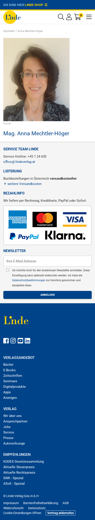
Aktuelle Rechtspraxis (19, 473)
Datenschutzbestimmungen (29, 280)
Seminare (10, 381)
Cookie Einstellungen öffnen (22, 513)
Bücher (8, 365)
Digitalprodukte (14, 387)
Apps (7, 392)
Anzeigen (10, 398)
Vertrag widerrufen (60, 513)
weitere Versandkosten (25, 184)
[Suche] (61, 18)
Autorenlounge (14, 443)
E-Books (9, 370)
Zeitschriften (12, 376)
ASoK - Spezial (14, 484)
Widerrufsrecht (13, 508)
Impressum (11, 503)
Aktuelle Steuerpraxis (19, 467)
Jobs (7, 427)
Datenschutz (37, 508)
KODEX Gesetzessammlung (23, 461)
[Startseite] (12, 17)
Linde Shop (35, 5)
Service (8, 432)
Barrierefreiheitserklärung (40, 503)
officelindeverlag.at (19, 162)
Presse (8, 438)
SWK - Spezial (13, 478)
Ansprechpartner (15, 421)
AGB (66, 503)
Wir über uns (12, 416)
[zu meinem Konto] (69, 18)
